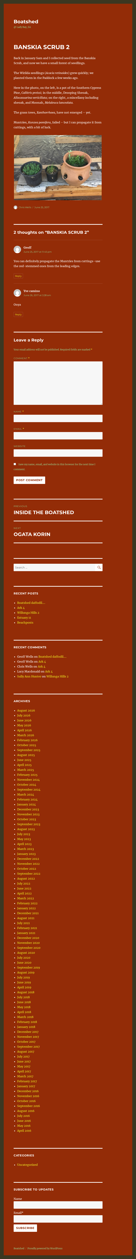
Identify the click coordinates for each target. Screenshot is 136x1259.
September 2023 (28, 824)
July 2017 (23, 1056)
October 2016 (26, 1101)
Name (19, 411)
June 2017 (24, 1061)
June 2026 (24, 720)
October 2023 (26, 819)
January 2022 (26, 908)
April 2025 (24, 765)
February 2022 (27, 903)
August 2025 (26, 755)
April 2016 (24, 1130)
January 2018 (26, 1027)
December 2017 (27, 1032)
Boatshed (26, 22)
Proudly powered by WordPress (45, 1248)
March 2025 (25, 770)
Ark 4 (21, 607)
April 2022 (24, 893)
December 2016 (28, 1091)
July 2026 (23, 715)
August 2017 (25, 1051)
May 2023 (24, 839)
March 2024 (25, 794)
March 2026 (25, 735)
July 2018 (23, 997)
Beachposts (25, 622)
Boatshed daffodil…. (31, 603)
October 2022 (26, 868)
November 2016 (28, 1096)
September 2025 (28, 750)
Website (20, 446)
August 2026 (26, 710)
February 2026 (27, 740)
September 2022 (28, 873)
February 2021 (27, 928)
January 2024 (26, 804)
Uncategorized (27, 1164)
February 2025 (27, 774)
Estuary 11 (24, 617)
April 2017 (24, 1071)
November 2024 (28, 779)
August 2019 (26, 972)
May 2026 (24, 725)
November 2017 (28, 1036)
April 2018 (24, 1012)
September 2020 (28, 948)
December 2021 (28, 913)
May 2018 (23, 1007)
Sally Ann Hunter (29, 676)
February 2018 (27, 1022)
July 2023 (23, 834)
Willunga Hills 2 (28, 612)
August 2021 (25, 918)
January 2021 (26, 933)
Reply (18, 276)
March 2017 (25, 1076)
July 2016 (23, 1116)
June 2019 (24, 982)
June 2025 (24, 760)
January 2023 (26, 854)
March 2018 (25, 1017)
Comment (22, 358)
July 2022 (23, 883)
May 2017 (23, 1066)
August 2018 (25, 992)
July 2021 (23, 923)
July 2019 (23, 977)
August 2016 (26, 1111)
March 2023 (25, 849)
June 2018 (24, 1002)
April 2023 (24, 844)
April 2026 (24, 730)
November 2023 (28, 814)
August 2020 (26, 952)
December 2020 (28, 938)
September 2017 (28, 1046)
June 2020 (24, 962)
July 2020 (23, 957)
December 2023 (28, 809)
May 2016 (24, 1125)
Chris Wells (25, 207)
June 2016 (24, 1121)
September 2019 (28, 967)
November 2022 (28, 863)
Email (19, 428)
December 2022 (28, 859)
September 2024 (28, 789)
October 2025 (26, 745)
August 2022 (26, 878)
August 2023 (26, 829)
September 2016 (28, 1106)
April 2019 (24, 987)
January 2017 (26, 1086)
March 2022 (25, 898)
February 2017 (27, 1081)
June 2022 (24, 888)
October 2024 (26, 784)
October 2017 (26, 1041)
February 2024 (27, 799)
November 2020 (28, 943)
